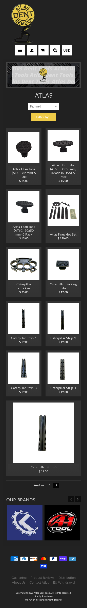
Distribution (67, 577)
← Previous (37, 485)
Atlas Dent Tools (42, 592)
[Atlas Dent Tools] (23, 23)
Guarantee (19, 577)
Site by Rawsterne (44, 596)
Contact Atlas (39, 582)
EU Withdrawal (64, 582)
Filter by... (43, 117)
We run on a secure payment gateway (43, 599)
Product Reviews (42, 577)
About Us (18, 582)
